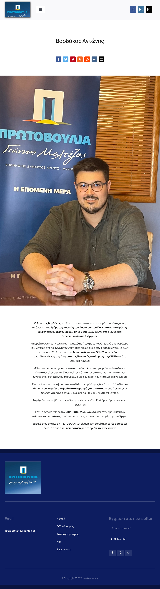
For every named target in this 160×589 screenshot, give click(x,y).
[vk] (94, 59)
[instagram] (141, 9)
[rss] (80, 59)
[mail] (149, 9)
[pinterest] (73, 59)
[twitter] (65, 59)
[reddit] (87, 59)
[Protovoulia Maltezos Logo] (17, 3)
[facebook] (133, 9)
